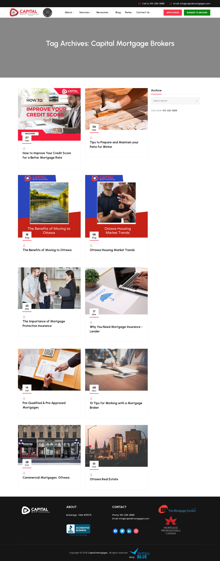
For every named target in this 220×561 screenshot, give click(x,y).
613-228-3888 (156, 3)
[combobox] (175, 100)
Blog (118, 12)
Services (84, 12)
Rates (128, 12)
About (68, 12)
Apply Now (173, 12)
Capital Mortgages (97, 552)
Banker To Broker (197, 12)
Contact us (143, 12)
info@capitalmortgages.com (195, 3)
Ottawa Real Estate (104, 479)
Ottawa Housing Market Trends (112, 250)
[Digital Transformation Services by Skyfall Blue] (140, 552)
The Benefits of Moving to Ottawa (47, 250)
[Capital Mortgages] (32, 12)
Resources (102, 12)
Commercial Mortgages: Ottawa (46, 477)
